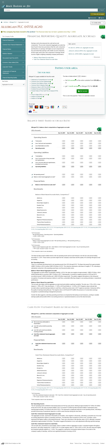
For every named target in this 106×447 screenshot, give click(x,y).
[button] (32, 141)
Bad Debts (5, 81)
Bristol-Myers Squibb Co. (43, 203)
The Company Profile (8, 36)
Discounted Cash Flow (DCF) (10, 58)
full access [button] (71, 80)
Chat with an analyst (98, 14)
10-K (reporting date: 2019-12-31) (44, 227)
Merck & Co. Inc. (41, 215)
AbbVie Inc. (39, 198)
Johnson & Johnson (42, 212)
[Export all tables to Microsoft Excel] (103, 37)
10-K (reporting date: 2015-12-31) (43, 229)
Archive (6, 22)
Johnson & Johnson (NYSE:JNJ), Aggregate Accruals (83, 51)
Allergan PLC (13, 22)
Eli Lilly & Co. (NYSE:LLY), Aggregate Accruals (81, 47)
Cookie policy (95, 443)
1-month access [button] (73, 86)
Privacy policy (86, 443)
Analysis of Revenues (37, 96)
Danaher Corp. (40, 205)
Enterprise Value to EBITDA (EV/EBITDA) (42, 87)
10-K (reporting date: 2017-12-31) (79, 227)
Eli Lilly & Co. (40, 207)
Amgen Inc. (39, 200)
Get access (93, 18)
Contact (102, 443)
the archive (31, 32)
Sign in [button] (102, 18)
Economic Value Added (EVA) (10, 62)
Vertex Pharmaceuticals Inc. (44, 224)
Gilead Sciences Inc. (42, 210)
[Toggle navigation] (3, 2)
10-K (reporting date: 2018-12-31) (61, 227)
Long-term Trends (7, 67)
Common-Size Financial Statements (12, 44)
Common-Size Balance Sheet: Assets (41, 83)
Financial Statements (8, 40)
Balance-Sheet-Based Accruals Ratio (44, 57)
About (71, 443)
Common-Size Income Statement (40, 81)
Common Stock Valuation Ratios (40, 85)
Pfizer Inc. (39, 217)
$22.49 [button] (102, 27)
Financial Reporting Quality (10, 77)
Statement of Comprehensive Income (41, 79)
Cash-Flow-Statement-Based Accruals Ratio (46, 59)
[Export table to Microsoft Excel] (99, 129)
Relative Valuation (7, 53)
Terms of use (78, 443)
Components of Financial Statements (9, 72)
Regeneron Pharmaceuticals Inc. (45, 219)
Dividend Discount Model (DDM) (40, 89)
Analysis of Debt (35, 98)
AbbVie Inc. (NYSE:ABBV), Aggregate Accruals (81, 54)
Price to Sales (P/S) (39, 94)
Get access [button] (83, 91)
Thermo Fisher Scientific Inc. (44, 222)
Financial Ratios (7, 49)
